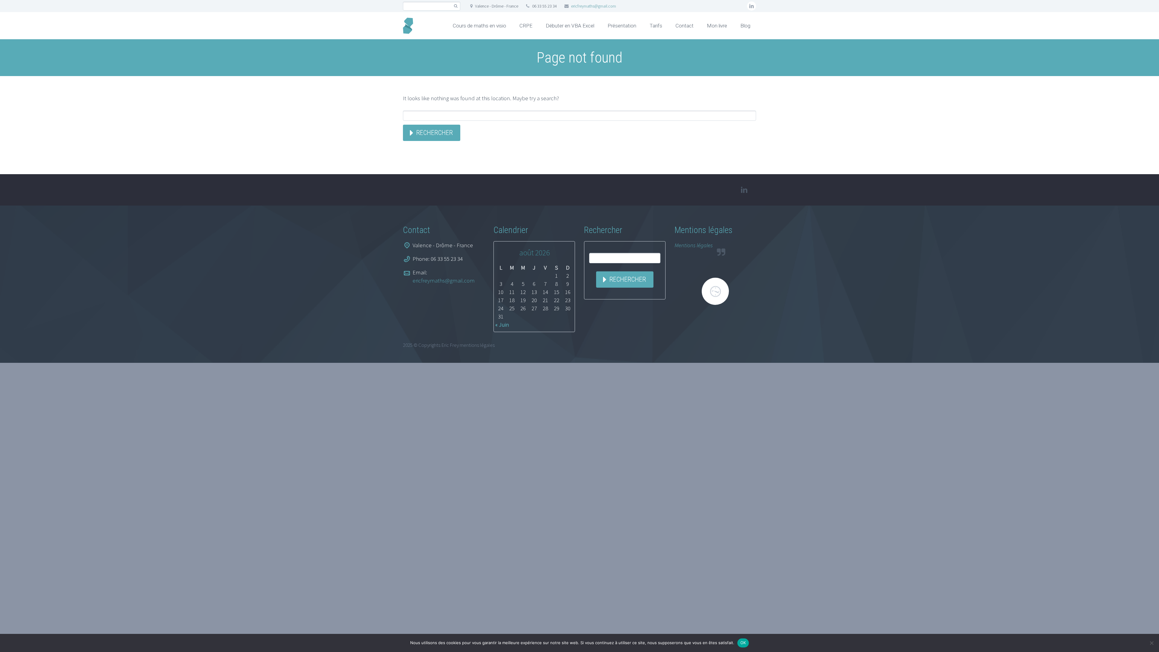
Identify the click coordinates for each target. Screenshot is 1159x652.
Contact (684, 26)
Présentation (622, 26)
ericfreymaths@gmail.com (593, 6)
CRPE (525, 26)
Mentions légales (694, 245)
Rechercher (434, 132)
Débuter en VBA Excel (570, 26)
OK (743, 642)
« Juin (502, 324)
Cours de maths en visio (479, 26)
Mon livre (717, 26)
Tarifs (656, 26)
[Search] (455, 6)
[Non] (1151, 643)
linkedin (751, 6)
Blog (745, 26)
